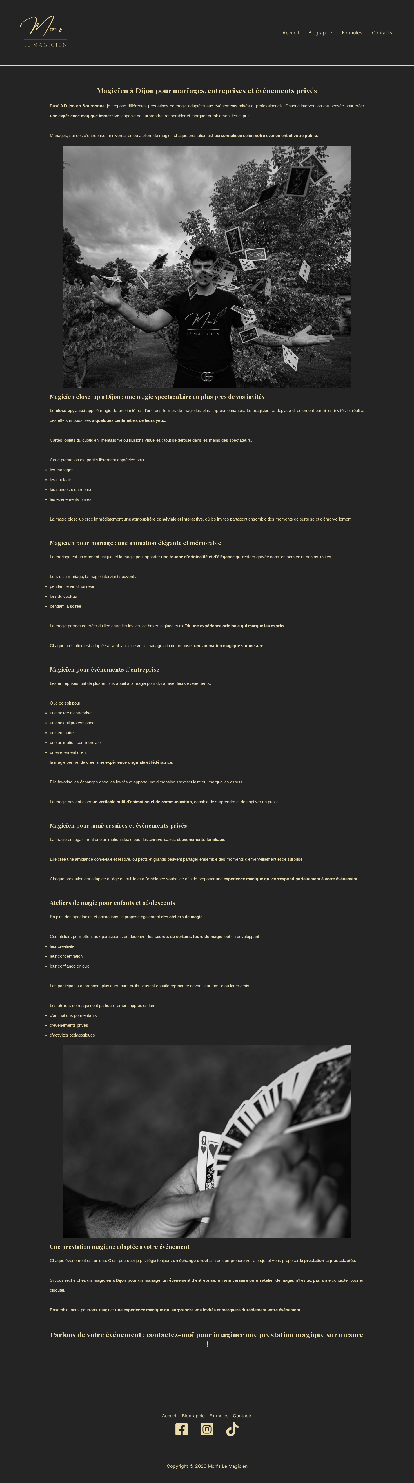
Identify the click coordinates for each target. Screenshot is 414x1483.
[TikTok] (232, 1429)
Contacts (382, 33)
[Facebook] (182, 1429)
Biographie (320, 33)
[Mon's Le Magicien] (45, 32)
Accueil (290, 33)
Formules (352, 33)
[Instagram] (207, 1429)
